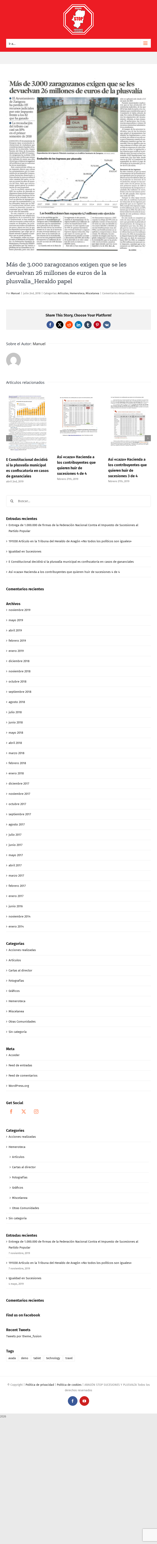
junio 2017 (15, 845)
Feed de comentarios (23, 1075)
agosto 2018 (17, 702)
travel (69, 1358)
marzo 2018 (16, 753)
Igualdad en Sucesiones (25, 551)
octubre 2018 (17, 681)
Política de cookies (69, 1385)
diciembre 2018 (19, 661)
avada (12, 1358)
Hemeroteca (77, 293)
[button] (9, 438)
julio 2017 (15, 835)
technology (53, 1358)
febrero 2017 (17, 886)
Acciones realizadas (22, 950)
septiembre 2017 (20, 814)
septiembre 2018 (20, 692)
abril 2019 (15, 630)
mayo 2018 (16, 732)
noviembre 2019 (19, 610)
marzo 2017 (16, 875)
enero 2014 (16, 926)
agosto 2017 (17, 824)
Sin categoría (18, 1032)
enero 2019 (16, 651)
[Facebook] (11, 1111)
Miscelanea (92, 293)
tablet (37, 1358)
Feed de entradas (20, 1065)
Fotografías (16, 981)
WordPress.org (19, 1086)
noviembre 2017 (19, 794)
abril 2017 (15, 865)
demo (24, 1358)
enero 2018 (16, 773)
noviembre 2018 (19, 671)
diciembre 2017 (19, 783)
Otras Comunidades (22, 1021)
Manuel (15, 293)
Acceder (14, 1055)
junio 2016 (16, 906)
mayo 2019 (16, 620)
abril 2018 (15, 743)
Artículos (63, 293)
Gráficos (14, 991)
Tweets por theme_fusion (23, 1336)
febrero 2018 (17, 763)
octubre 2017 (17, 804)
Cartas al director (20, 970)
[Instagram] (36, 1111)
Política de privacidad (40, 1385)
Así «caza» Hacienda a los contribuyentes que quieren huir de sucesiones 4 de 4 (64, 572)
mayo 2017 (16, 855)
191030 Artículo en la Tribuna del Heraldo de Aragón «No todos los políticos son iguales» (70, 541)
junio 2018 (16, 722)
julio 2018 (15, 712)
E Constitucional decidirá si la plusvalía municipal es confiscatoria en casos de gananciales (71, 562)
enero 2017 (16, 896)
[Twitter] (24, 1111)
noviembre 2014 (19, 916)
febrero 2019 (17, 640)
